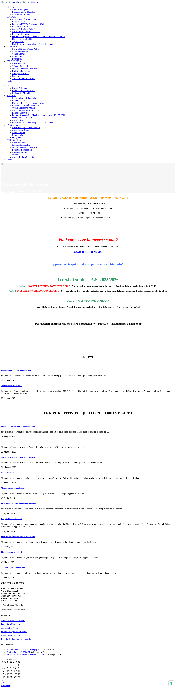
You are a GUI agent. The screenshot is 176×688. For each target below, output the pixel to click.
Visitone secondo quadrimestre (13, 488)
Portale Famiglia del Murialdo (14, 631)
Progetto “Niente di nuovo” (11, 519)
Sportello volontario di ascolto (13, 567)
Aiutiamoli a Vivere (9, 628)
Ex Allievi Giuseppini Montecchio (16, 639)
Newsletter (5, 685)
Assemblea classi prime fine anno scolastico (18, 442)
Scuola (12, 191)
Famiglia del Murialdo (10, 624)
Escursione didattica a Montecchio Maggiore (18, 503)
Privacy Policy (7, 609)
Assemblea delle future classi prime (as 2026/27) (19, 457)
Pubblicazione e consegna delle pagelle (16, 370)
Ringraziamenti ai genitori (11, 552)
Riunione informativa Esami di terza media (18, 537)
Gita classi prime (7, 473)
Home (3, 191)
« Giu (3, 683)
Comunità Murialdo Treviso (13, 620)
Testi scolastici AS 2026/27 (11, 386)
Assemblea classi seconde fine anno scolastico (18, 426)
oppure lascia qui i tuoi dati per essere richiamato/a (88, 264)
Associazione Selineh (10, 635)
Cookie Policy (20, 609)
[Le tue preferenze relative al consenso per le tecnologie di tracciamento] (171, 683)
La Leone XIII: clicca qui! (88, 251)
